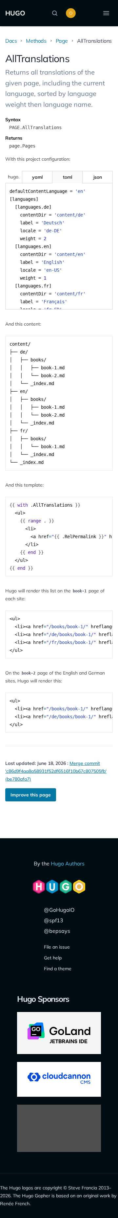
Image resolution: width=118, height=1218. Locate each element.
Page (62, 40)
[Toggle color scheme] (71, 13)
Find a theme (57, 969)
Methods (36, 40)
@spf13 (53, 920)
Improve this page (30, 795)
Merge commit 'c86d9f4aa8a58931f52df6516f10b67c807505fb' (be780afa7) (56, 771)
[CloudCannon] (59, 1079)
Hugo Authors (68, 863)
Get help (53, 958)
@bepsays (57, 931)
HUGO (15, 13)
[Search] (56, 13)
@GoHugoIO (59, 910)
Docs (11, 40)
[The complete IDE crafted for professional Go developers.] (59, 1033)
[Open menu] (106, 13)
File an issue (57, 947)
